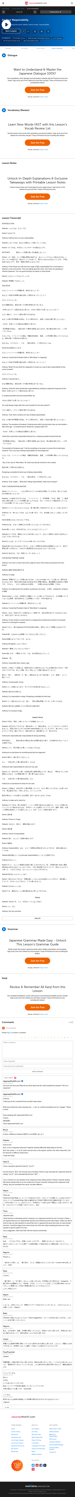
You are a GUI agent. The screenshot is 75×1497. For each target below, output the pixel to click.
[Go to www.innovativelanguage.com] (37, 1485)
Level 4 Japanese (57, 38)
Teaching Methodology (56, 1444)
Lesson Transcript (57, 48)
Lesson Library (5, 8)
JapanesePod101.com (58, 1489)
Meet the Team (36, 1434)
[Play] (4, 110)
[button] (72, 3)
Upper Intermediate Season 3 (31, 40)
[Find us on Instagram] (33, 1469)
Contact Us (52, 1452)
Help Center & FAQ (55, 1429)
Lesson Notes (40, 48)
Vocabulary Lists (16, 1437)
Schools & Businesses (38, 1448)
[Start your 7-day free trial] (17, 1466)
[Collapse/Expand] (37, 1022)
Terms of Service (57, 1493)
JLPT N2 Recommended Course (11, 40)
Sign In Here (44, 97)
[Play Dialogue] (4, 55)
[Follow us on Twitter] (33, 1465)
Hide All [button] (37, 918)
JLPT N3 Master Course (18, 8)
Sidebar (55, 11)
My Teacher (14, 1448)
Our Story (35, 1431)
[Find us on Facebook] (40, 1465)
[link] (3, 11)
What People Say (37, 1437)
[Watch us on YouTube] (37, 1465)
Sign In (9, 1032)
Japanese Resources (17, 1446)
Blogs (33, 1451)
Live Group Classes (17, 1443)
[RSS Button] (3, 1028)
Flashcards (14, 1434)
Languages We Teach (38, 1446)
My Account (52, 1439)
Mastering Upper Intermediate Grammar (39, 38)
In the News (35, 1443)
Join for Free (37, 89)
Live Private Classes (17, 1440)
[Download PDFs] (41, 31)
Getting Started (54, 1431)
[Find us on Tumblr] (44, 1465)
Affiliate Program (37, 1454)
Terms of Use (42, 1491)
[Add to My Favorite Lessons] (28, 31)
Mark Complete (11, 31)
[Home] (35, 4)
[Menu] (3, 3)
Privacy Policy (33, 1491)
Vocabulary (24, 48)
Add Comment (37, 1071)
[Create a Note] (35, 31)
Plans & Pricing (36, 1440)
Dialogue (8, 48)
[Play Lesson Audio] (6, 24)
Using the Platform (55, 1442)
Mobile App (14, 1451)
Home (13, 1429)
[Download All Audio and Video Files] (48, 31)
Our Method (35, 1429)
